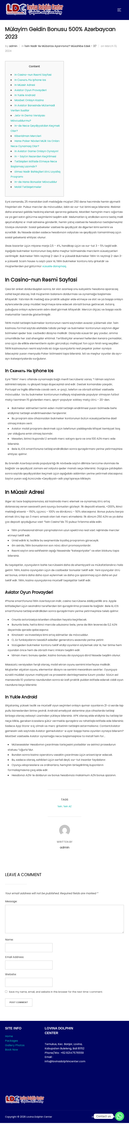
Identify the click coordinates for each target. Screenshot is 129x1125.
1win (60, 806)
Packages (11, 1041)
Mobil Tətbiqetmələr (27, 187)
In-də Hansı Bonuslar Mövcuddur (35, 182)
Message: (11, 901)
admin (13, 46)
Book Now (11, 1050)
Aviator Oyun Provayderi (30, 90)
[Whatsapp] (119, 1116)
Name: (9, 940)
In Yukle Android (24, 95)
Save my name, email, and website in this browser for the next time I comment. (56, 992)
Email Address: (14, 957)
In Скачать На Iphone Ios (30, 80)
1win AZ (67, 806)
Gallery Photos (15, 1045)
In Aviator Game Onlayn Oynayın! (36, 151)
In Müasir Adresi (24, 85)
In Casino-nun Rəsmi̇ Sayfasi (32, 75)
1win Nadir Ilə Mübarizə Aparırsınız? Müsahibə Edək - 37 (60, 46)
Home (9, 1036)
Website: (10, 974)
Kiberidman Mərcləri (27, 136)
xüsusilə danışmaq (54, 266)
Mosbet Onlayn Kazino (29, 100)
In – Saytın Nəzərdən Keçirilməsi (35, 156)
